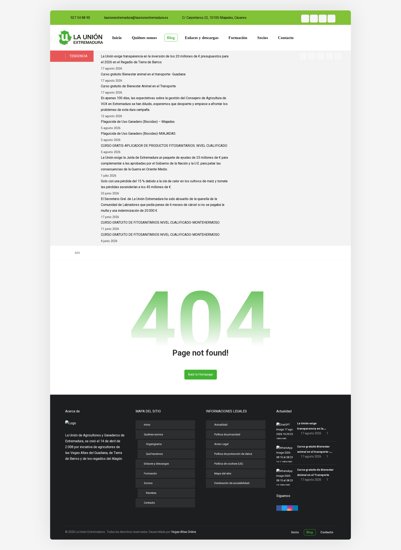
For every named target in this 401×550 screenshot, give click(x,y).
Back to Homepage (200, 374)
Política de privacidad (227, 434)
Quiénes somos (153, 434)
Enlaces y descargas (156, 463)
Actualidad (220, 424)
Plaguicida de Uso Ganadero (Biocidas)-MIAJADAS (138, 134)
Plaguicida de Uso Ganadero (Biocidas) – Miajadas (138, 122)
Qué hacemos (154, 453)
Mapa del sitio (222, 473)
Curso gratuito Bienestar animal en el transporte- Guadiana (143, 74)
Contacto (149, 502)
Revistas (151, 492)
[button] (305, 19)
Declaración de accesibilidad (231, 483)
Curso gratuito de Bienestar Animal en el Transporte (138, 86)
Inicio (147, 424)
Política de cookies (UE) (228, 463)
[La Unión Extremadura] (80, 37)
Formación (150, 473)
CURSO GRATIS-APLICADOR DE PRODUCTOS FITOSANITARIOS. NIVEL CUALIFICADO (164, 146)
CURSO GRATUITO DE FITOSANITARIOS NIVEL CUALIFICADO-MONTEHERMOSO (160, 222)
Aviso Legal (221, 444)
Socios (148, 483)
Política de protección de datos (233, 453)
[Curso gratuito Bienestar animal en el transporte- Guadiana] (284, 454)
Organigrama (154, 444)
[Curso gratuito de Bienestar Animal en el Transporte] (284, 477)
